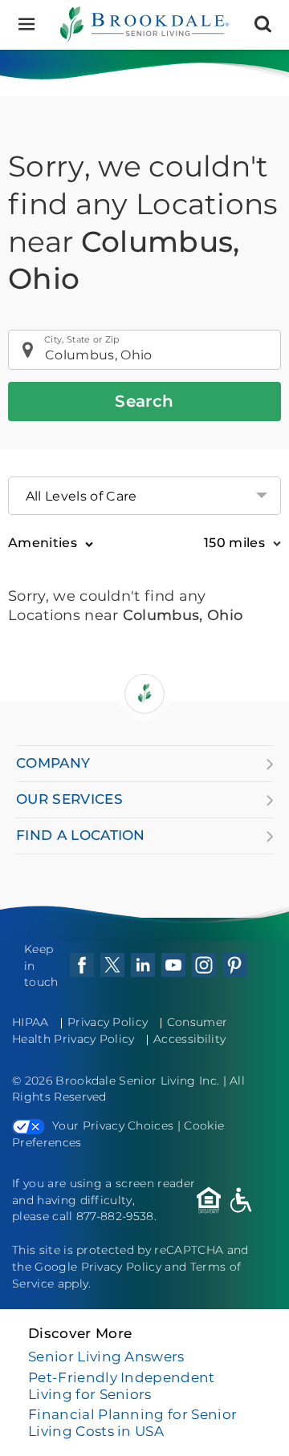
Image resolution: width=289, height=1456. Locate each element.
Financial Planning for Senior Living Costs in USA (132, 1422)
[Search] (263, 24)
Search (144, 401)
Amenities (42, 542)
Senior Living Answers (106, 1357)
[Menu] (26, 24)
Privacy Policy (107, 1022)
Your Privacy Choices (112, 1125)
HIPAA (30, 1022)
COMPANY (53, 763)
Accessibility (189, 1039)
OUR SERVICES (69, 799)
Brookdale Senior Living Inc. (138, 1080)
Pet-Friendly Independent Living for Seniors (121, 1385)
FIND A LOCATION (80, 835)
